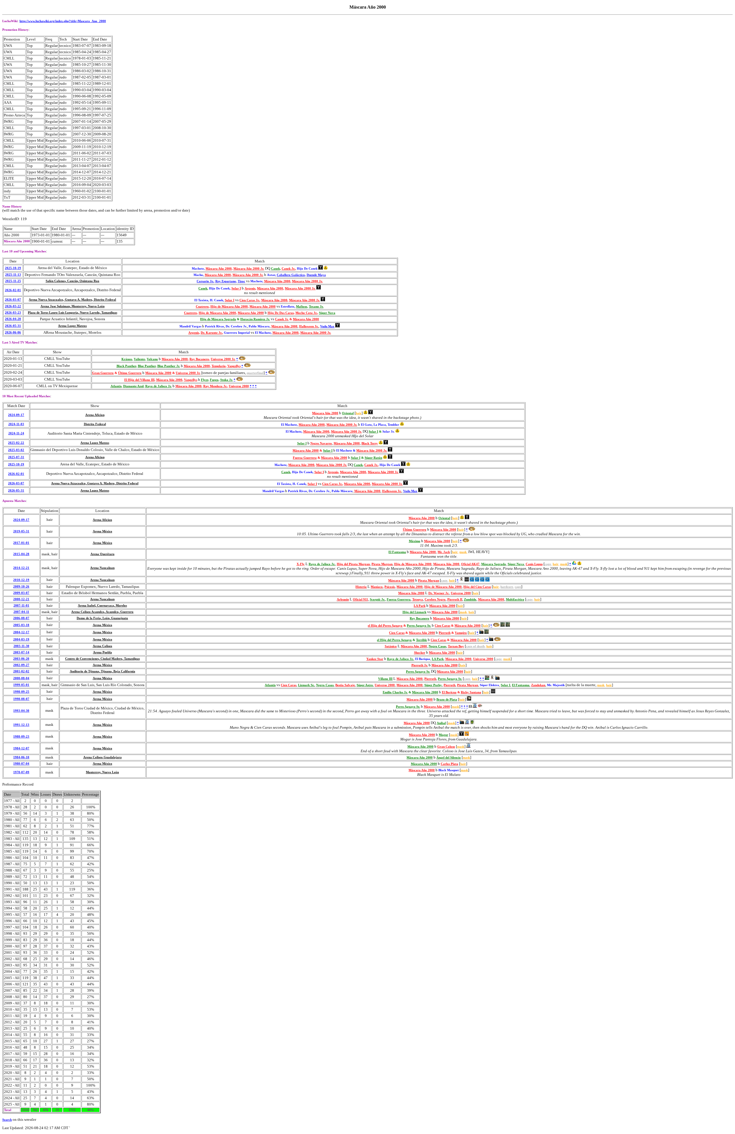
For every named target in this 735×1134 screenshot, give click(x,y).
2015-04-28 (21, 554)
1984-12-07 (21, 748)
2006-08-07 (21, 618)
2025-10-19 (13, 268)
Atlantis (116, 386)
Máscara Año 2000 (219, 268)
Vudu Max (327, 326)
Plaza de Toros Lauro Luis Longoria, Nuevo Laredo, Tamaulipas (72, 312)
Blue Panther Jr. (168, 366)
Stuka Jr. (226, 379)
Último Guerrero (130, 373)
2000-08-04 (21, 678)
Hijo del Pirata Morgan (353, 564)
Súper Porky (433, 685)
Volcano (152, 359)
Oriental (348, 413)
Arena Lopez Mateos (72, 325)
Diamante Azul (133, 386)
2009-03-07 (21, 592)
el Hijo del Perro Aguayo (385, 625)
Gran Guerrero (103, 373)
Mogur (443, 734)
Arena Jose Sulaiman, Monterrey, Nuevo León (72, 306)
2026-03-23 (13, 312)
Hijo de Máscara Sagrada (218, 319)
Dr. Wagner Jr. (438, 593)
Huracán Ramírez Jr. (255, 319)
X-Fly (301, 564)
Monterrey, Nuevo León (102, 772)
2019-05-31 (21, 531)
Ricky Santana (471, 692)
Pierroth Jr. (419, 665)
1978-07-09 (21, 772)
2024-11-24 (16, 433)
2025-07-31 (16, 457)
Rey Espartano (225, 281)
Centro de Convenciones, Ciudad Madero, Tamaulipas (102, 658)
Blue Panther (147, 366)
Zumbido (470, 599)
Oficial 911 (360, 599)
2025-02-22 (16, 442)
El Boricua (449, 692)
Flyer (204, 379)
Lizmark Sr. (306, 685)
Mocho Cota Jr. (306, 312)
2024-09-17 (16, 415)
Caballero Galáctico (291, 275)
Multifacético (515, 599)
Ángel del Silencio (448, 757)
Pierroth (444, 632)
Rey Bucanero (199, 359)
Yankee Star (374, 659)
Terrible (421, 640)
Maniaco (377, 586)
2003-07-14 (21, 652)
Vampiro (461, 632)
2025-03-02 (16, 450)
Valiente (139, 359)
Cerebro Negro (435, 599)
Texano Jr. (316, 306)
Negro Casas (437, 646)
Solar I (236, 288)
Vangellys (234, 366)
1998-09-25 (21, 691)
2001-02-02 (21, 671)
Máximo (414, 541)
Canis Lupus (534, 564)
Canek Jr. (288, 268)
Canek (275, 268)
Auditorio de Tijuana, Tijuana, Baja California (102, 671)
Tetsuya (417, 599)
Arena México (102, 531)
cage (548, 564)
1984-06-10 (21, 757)
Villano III (385, 678)
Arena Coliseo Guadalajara (102, 757)
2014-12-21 (21, 567)
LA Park (419, 605)
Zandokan (538, 685)
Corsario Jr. (205, 281)
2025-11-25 (13, 281)
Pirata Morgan (382, 564)
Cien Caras (442, 625)
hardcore (506, 586)
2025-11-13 (13, 274)
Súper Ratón (373, 457)
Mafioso (301, 306)
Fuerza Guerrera (305, 457)
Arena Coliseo (102, 646)
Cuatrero (202, 306)
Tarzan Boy (456, 646)
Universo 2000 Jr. (223, 359)
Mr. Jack (444, 552)
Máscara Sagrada (493, 564)
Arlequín (343, 599)
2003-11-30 (21, 646)
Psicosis (389, 586)
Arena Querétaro (102, 554)
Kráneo (126, 359)
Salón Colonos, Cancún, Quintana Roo (72, 281)
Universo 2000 (239, 386)
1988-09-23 (21, 736)
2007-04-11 (21, 611)
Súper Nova (327, 312)
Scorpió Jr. (377, 599)
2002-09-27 (21, 665)
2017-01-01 (21, 542)
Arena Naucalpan (102, 567)
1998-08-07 (21, 699)
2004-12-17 (21, 632)
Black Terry (369, 443)
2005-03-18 (21, 625)
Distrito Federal (95, 424)
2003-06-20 (21, 658)
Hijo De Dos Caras (281, 312)
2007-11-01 (21, 605)
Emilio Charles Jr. (395, 692)
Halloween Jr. (308, 326)
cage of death (475, 646)
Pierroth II (454, 599)
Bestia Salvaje (345, 685)
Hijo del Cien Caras (477, 586)
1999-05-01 (21, 684)
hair (358, 413)
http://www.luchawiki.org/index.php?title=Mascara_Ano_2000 (63, 21)
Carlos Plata (449, 763)
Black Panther (126, 366)
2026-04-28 (13, 319)
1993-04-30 (21, 710)
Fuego (214, 379)
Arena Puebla (102, 652)
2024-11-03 (16, 424)
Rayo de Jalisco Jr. (158, 386)
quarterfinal (255, 373)
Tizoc (241, 281)
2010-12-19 (21, 580)
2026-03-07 (13, 299)
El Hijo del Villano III (139, 379)
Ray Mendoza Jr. (215, 386)
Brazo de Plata (446, 699)
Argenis (250, 288)
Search (7, 1119)
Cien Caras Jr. (249, 300)
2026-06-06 (13, 332)
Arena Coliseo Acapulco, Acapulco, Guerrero (102, 611)
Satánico (391, 646)
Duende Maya (316, 275)
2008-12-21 (21, 599)
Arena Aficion (95, 415)
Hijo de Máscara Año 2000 (229, 306)
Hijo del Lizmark (414, 612)
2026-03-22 (13, 306)
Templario (219, 366)
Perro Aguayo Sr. (419, 625)
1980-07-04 (21, 763)
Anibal (441, 723)
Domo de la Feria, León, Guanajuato (102, 618)
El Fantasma (397, 552)
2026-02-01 (13, 290)
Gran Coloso (446, 746)
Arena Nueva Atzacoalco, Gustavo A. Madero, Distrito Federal (72, 299)
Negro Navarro (321, 443)
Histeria (361, 586)
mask (463, 552)
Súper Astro (365, 685)
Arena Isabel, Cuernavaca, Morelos (102, 605)
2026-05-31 (13, 325)
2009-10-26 (21, 586)
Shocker (419, 652)
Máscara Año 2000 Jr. (248, 268)
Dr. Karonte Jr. (211, 332)
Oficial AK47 (470, 564)
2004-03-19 (21, 639)
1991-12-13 (21, 724)
